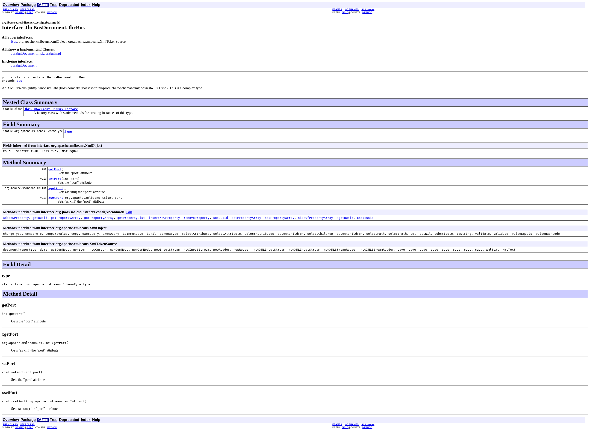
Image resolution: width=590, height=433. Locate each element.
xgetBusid (345, 218)
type (68, 131)
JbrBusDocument (23, 65)
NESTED (19, 12)
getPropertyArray (65, 218)
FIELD (30, 12)
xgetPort (55, 188)
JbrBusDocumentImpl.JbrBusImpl (36, 53)
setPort (54, 178)
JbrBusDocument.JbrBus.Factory (51, 109)
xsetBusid (365, 218)
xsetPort (55, 197)
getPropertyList (131, 218)
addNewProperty (16, 218)
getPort (54, 169)
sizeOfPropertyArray (315, 218)
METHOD (52, 12)
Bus (14, 41)
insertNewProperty (164, 218)
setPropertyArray (246, 218)
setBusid (220, 218)
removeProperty (196, 218)
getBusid (39, 218)
